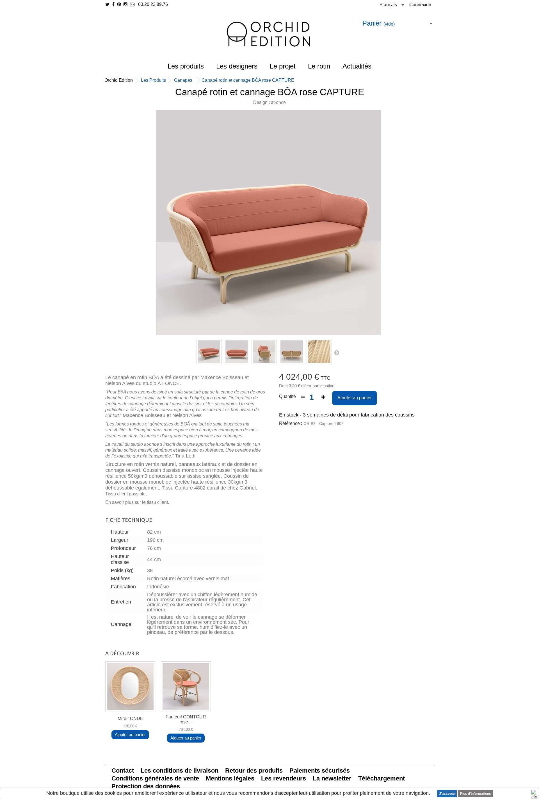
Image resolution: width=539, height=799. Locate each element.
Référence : (290, 423)
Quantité (287, 396)
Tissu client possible (125, 493)
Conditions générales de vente (155, 778)
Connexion (420, 4)
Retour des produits (254, 770)
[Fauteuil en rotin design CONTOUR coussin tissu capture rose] (186, 686)
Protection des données (145, 786)
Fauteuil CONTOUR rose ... (186, 719)
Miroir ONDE (130, 718)
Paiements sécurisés (319, 770)
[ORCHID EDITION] (269, 34)
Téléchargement (381, 778)
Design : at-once (269, 102)
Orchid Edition (118, 80)
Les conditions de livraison (179, 770)
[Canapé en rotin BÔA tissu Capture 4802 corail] (209, 351)
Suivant (336, 352)
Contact (122, 770)
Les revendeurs (283, 778)
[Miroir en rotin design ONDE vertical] (130, 686)
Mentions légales (230, 778)
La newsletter (332, 778)
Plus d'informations (475, 794)
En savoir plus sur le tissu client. (137, 502)
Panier (378, 23)
